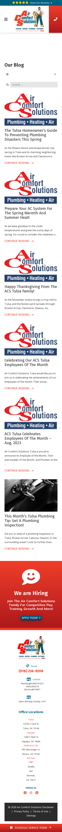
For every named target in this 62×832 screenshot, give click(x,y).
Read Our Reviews (39, 2)
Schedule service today (30, 827)
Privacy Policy (21, 811)
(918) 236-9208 (31, 671)
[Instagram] (31, 793)
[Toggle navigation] (5, 19)
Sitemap (31, 815)
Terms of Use (40, 811)
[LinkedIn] (37, 793)
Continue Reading (18, 162)
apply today (30, 618)
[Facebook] (25, 793)
